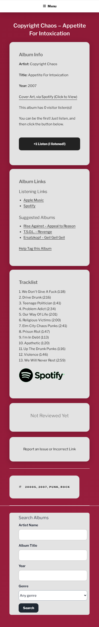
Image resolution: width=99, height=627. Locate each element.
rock (65, 487)
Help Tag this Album (35, 248)
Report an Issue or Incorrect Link (49, 449)
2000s (30, 487)
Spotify (29, 206)
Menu (52, 6)
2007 (42, 487)
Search (28, 608)
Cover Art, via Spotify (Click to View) (48, 97)
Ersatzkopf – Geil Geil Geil (44, 237)
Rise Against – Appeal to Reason (49, 226)
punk (53, 487)
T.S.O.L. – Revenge (37, 232)
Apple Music (33, 200)
